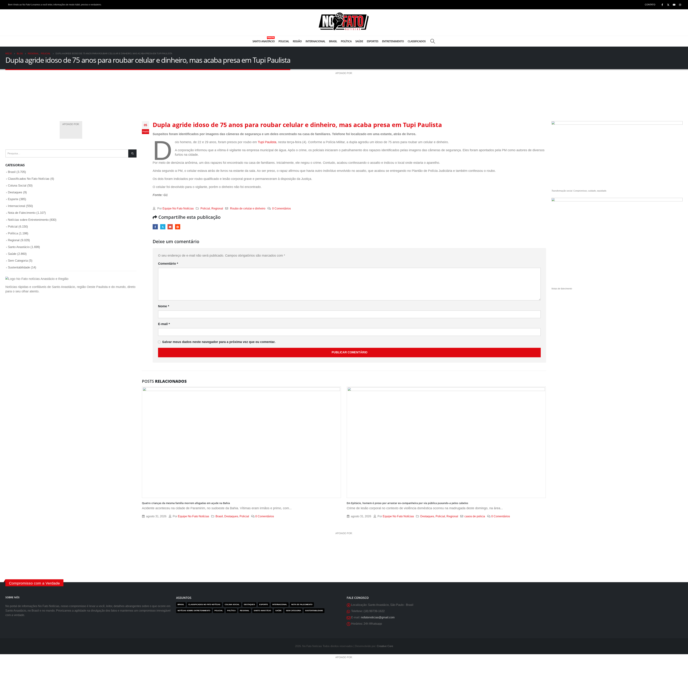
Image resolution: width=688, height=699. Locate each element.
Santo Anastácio (263, 39)
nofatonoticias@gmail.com (378, 617)
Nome (163, 306)
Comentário (168, 263)
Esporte (13, 199)
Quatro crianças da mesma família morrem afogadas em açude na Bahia (186, 503)
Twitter (162, 226)
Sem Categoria (18, 260)
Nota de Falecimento (21, 212)
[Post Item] (241, 442)
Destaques (231, 516)
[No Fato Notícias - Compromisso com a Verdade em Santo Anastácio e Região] (344, 22)
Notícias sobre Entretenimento (28, 219)
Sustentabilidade (19, 267)
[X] (668, 4)
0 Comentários (281, 208)
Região (297, 41)
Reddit (177, 226)
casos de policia (474, 516)
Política (346, 41)
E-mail (170, 226)
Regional (217, 208)
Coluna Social (17, 185)
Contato (650, 5)
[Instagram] (679, 4)
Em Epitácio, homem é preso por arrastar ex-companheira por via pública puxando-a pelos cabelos (407, 503)
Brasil (333, 41)
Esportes (372, 41)
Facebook (155, 226)
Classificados (417, 41)
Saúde (359, 41)
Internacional (315, 41)
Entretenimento (393, 41)
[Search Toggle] (432, 41)
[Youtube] (674, 4)
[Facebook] (662, 4)
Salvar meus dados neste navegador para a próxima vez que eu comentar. (218, 342)
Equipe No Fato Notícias (178, 208)
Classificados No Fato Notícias (28, 178)
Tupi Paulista (267, 142)
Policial (283, 41)
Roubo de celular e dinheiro (247, 208)
